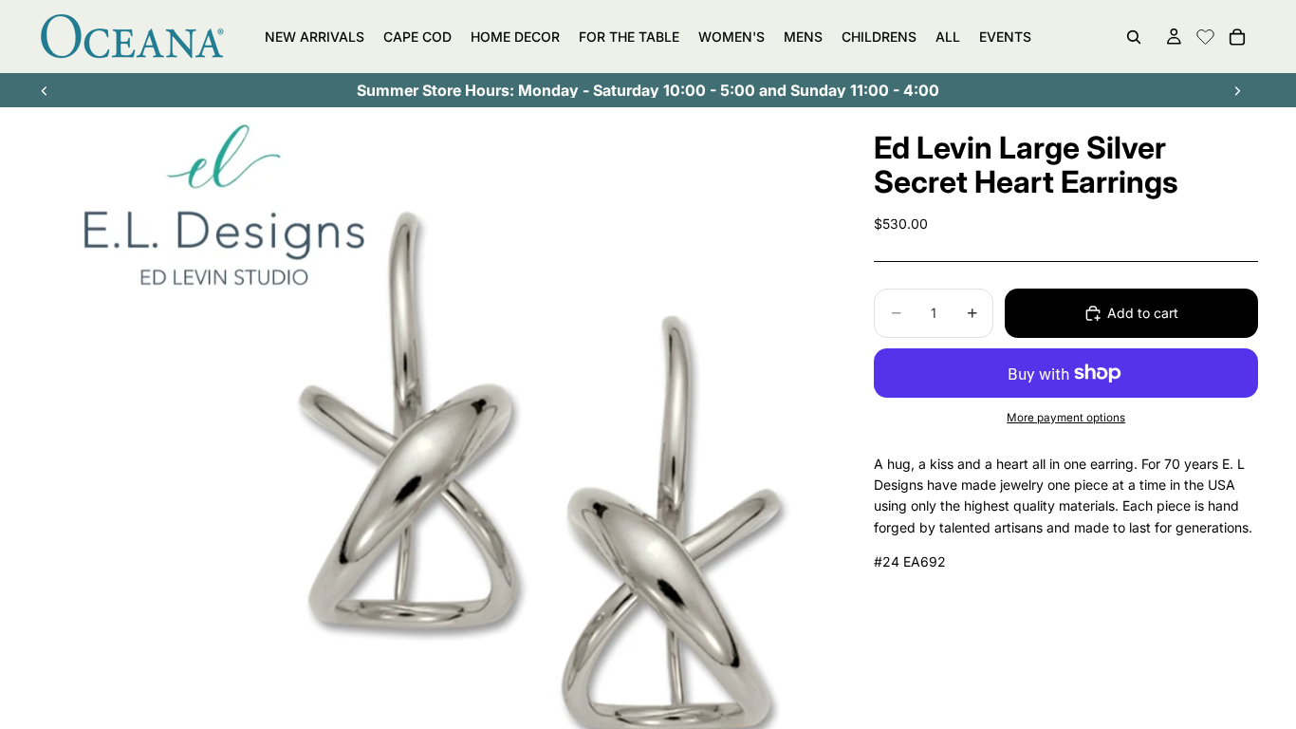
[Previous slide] (44, 90)
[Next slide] (1237, 90)
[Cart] (1237, 37)
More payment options (1066, 417)
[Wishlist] (1205, 34)
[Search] (1134, 37)
